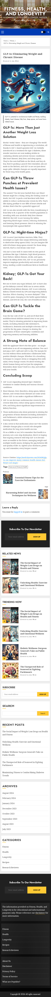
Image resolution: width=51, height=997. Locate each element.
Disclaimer (7, 966)
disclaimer (40, 913)
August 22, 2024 (27, 571)
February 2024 (9, 798)
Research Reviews (10, 867)
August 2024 (8, 793)
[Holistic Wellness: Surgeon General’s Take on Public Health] (10, 652)
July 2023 (6, 829)
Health (25, 467)
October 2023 (8, 813)
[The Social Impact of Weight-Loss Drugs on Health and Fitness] (10, 567)
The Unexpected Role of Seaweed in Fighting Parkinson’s (32, 669)
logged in (18, 512)
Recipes (5, 862)
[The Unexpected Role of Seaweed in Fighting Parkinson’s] (10, 671)
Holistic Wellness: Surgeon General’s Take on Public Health (33, 651)
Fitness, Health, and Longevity (25, 11)
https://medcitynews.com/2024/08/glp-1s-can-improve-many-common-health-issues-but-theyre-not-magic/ (25, 460)
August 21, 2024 (9, 61)
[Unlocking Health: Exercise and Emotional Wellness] (10, 585)
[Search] (48, 32)
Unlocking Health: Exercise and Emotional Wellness (33, 584)
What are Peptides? (11, 981)
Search (8, 706)
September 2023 (9, 819)
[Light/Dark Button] (43, 32)
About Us (6, 961)
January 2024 (8, 803)
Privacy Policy (8, 971)
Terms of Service (10, 976)
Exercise (12, 467)
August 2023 (8, 824)
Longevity (7, 857)
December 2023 (9, 808)
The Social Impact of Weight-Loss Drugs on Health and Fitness (31, 566)
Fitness (19, 467)
